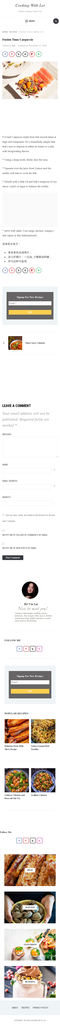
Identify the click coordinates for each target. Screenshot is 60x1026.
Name (5, 464)
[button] (30, 21)
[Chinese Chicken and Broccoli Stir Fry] (17, 770)
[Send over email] (38, 54)
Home (5, 32)
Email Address (9, 481)
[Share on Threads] (25, 54)
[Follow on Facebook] (19, 649)
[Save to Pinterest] (12, 54)
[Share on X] (18, 54)
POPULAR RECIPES (16, 713)
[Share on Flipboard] (32, 54)
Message (6, 434)
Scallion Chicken (39, 795)
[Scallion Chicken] (43, 770)
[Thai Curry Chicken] (15, 343)
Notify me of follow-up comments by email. (25, 535)
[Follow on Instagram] (39, 649)
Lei (13, 45)
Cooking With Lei (30, 5)
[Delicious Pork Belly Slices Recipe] (17, 721)
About (15, 1007)
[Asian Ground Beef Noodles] (43, 721)
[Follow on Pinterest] (26, 649)
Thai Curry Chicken (35, 343)
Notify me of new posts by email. (19, 548)
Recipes (13, 32)
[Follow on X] (33, 649)
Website (6, 497)
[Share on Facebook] (5, 54)
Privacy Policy (40, 1007)
